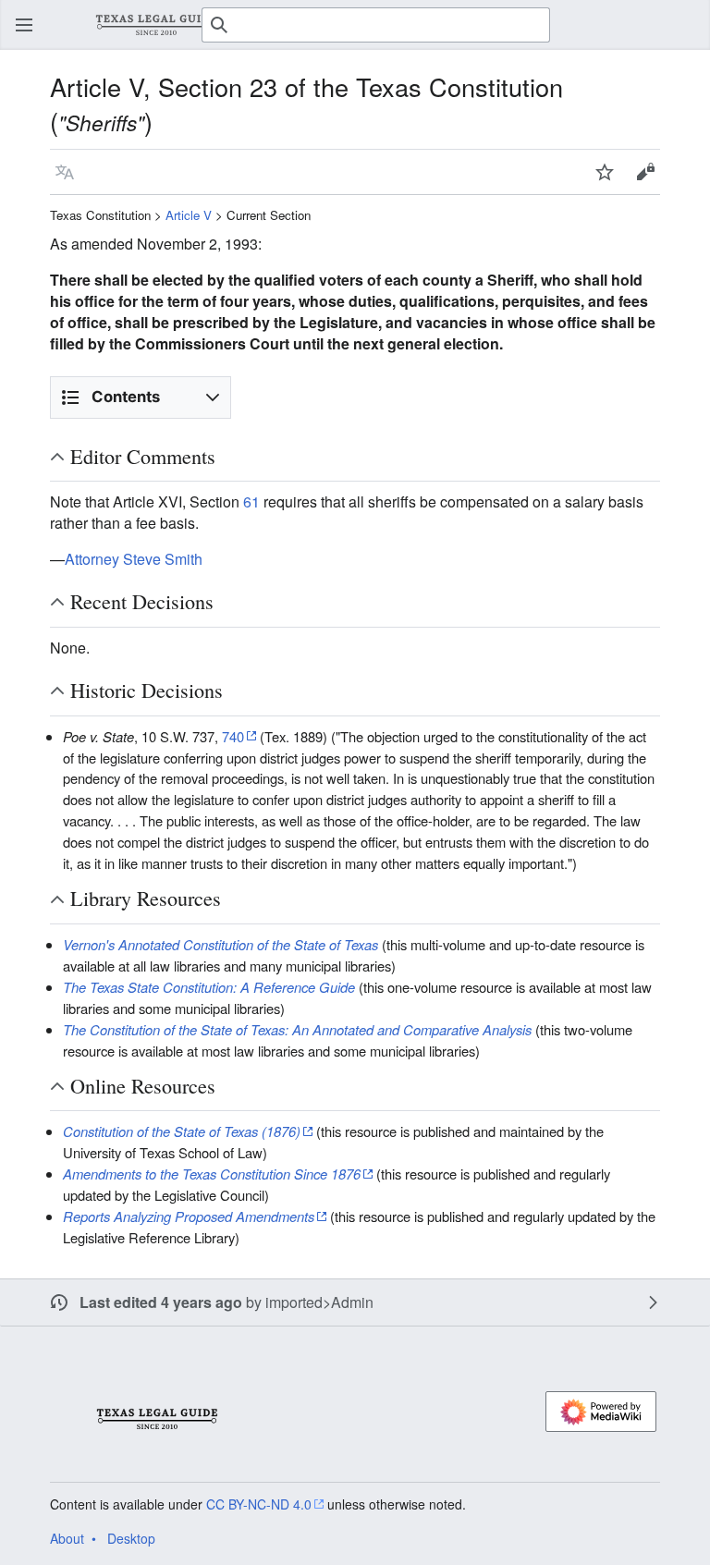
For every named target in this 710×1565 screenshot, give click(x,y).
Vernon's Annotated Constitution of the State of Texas (220, 944)
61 (251, 501)
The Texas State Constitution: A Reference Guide (209, 986)
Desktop (131, 1538)
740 (233, 736)
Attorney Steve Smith (133, 558)
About (67, 1538)
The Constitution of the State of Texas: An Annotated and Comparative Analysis (297, 1029)
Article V (188, 215)
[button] (24, 25)
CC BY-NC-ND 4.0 (259, 1504)
